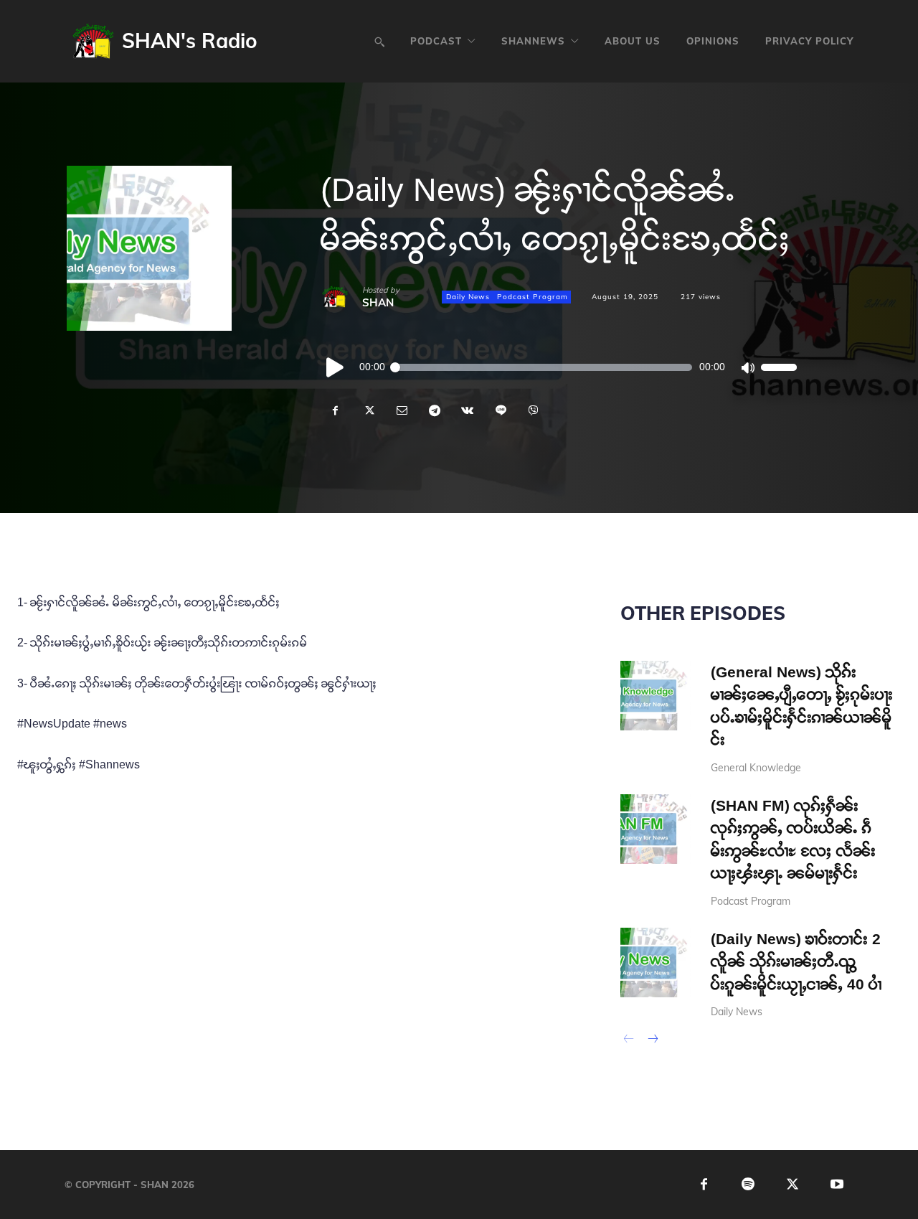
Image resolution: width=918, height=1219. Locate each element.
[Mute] (747, 367)
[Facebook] (335, 410)
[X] (368, 410)
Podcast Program (532, 296)
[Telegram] (434, 410)
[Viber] (533, 410)
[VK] (467, 410)
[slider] (779, 367)
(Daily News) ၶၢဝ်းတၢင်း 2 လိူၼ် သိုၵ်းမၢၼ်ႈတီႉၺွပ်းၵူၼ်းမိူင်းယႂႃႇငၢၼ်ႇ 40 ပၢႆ (796, 961)
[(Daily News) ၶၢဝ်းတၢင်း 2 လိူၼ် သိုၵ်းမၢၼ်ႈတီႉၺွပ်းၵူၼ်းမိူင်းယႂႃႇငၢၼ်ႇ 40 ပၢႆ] (655, 963)
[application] (559, 367)
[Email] (401, 410)
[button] (379, 41)
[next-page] (652, 1040)
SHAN (378, 302)
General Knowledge (756, 768)
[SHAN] (341, 297)
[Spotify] (748, 1185)
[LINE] (500, 410)
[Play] (336, 367)
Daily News (468, 296)
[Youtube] (837, 1185)
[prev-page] (629, 1040)
